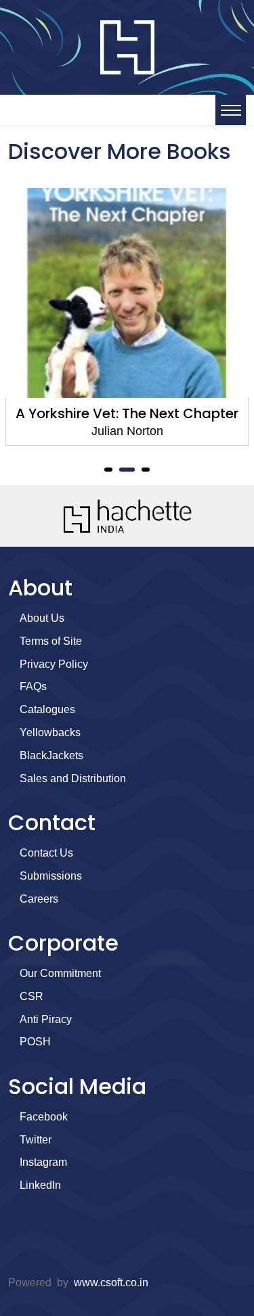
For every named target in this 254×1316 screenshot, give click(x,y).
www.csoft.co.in (111, 1282)
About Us (42, 618)
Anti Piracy (46, 1019)
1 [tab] (108, 470)
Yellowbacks (50, 732)
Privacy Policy (54, 664)
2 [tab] (127, 470)
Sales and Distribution (73, 778)
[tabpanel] (127, 317)
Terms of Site (51, 641)
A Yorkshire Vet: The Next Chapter (127, 413)
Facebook (44, 1116)
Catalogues (47, 709)
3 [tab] (146, 470)
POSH (35, 1041)
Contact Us (46, 853)
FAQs (33, 686)
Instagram (43, 1162)
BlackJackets (51, 755)
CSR (31, 996)
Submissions (51, 876)
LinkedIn (40, 1185)
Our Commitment (60, 973)
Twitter (35, 1139)
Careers (39, 899)
